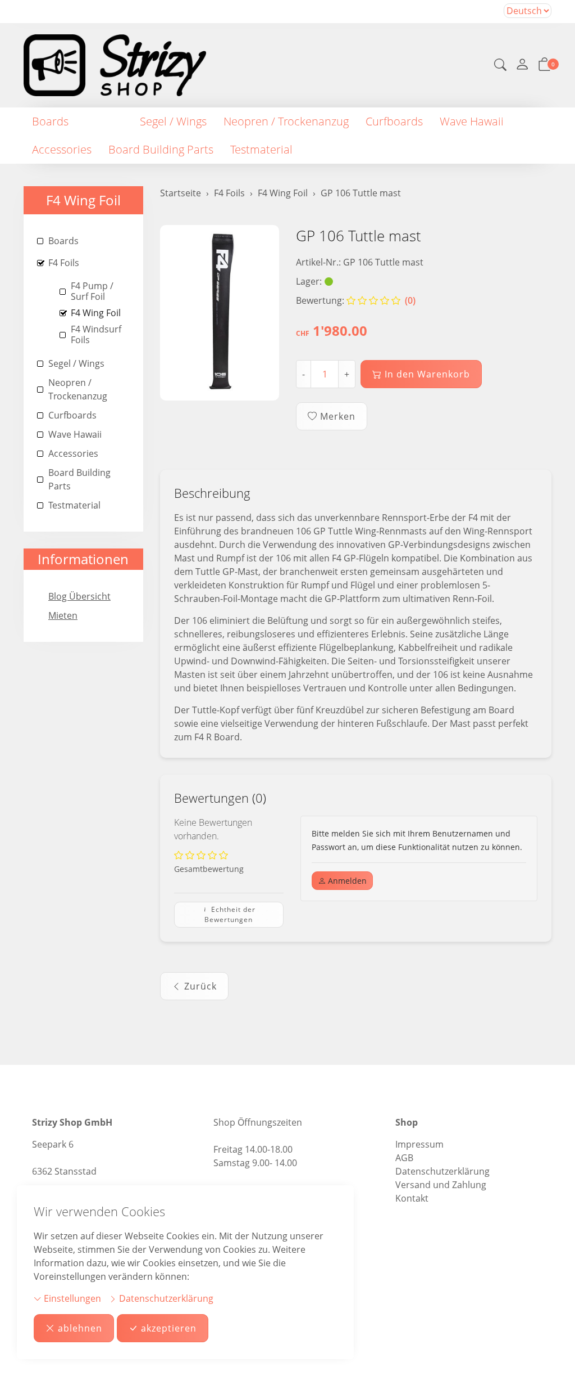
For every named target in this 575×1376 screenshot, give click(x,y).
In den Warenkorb (427, 374)
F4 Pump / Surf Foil (92, 291)
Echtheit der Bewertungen (229, 914)
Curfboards (394, 121)
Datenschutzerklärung (165, 1298)
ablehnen (80, 1328)
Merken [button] (337, 416)
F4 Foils (104, 121)
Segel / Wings (173, 121)
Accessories (62, 149)
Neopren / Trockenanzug (286, 121)
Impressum (419, 1144)
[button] (500, 66)
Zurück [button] (200, 986)
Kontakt (411, 1198)
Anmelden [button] (346, 880)
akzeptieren (169, 1328)
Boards (50, 121)
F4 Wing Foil (83, 200)
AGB (404, 1158)
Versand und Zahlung (440, 1185)
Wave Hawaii (472, 121)
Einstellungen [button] (71, 1298)
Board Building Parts (160, 149)
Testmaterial (261, 149)
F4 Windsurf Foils (96, 334)
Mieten (62, 615)
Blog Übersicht (79, 596)
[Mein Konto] (522, 65)
